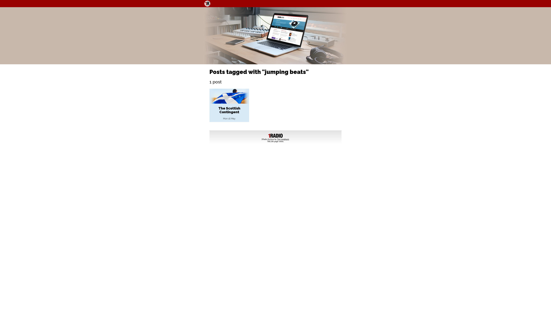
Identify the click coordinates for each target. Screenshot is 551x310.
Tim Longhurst (283, 139)
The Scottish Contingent (229, 110)
